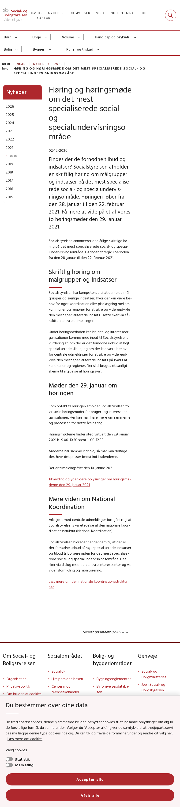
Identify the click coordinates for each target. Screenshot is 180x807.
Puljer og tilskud (79, 49)
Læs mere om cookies (25, 738)
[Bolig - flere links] (17, 49)
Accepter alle (90, 779)
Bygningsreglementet (114, 678)
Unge (36, 37)
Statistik (22, 759)
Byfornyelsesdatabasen (113, 689)
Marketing (24, 765)
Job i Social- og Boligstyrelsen (153, 687)
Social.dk (58, 671)
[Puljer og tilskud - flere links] (98, 49)
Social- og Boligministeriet (154, 674)
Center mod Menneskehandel (65, 689)
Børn (7, 37)
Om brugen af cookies (24, 693)
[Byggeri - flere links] (50, 49)
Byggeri (39, 49)
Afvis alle (90, 795)
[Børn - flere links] (16, 37)
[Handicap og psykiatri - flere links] (135, 37)
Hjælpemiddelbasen (67, 678)
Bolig (8, 49)
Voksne (68, 37)
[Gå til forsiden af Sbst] (13, 15)
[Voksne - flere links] (79, 37)
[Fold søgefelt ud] (170, 15)
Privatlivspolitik (18, 686)
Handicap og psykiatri (113, 37)
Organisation (16, 678)
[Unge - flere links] (46, 37)
